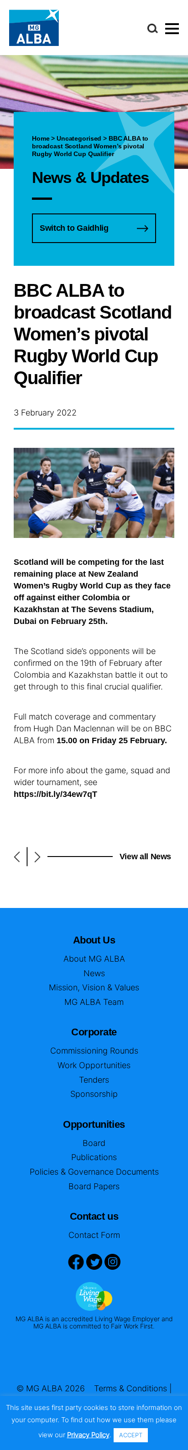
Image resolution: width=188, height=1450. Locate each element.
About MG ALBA (94, 958)
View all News (145, 856)
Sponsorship (94, 1094)
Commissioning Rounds (94, 1050)
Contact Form (94, 1235)
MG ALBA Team (94, 1002)
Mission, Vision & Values (94, 987)
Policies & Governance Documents (94, 1171)
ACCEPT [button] (130, 1435)
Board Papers (94, 1186)
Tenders (94, 1080)
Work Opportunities (94, 1065)
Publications (94, 1157)
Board (94, 1143)
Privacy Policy (88, 1434)
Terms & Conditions (130, 1388)
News (94, 973)
